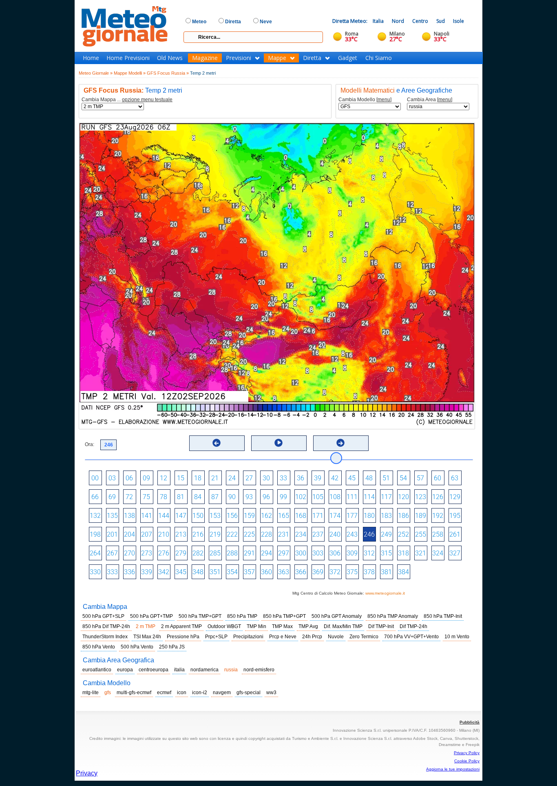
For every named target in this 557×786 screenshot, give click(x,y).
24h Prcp (312, 636)
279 (180, 553)
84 (197, 497)
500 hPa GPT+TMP (151, 616)
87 (215, 497)
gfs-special (249, 692)
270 (129, 553)
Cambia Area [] (429, 99)
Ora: (89, 444)
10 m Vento (456, 636)
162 (266, 516)
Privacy (86, 773)
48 (369, 478)
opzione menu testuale (147, 99)
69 (112, 497)
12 (163, 478)
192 (437, 516)
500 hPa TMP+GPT (200, 616)
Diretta (312, 58)
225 (249, 534)
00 (95, 478)
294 (266, 553)
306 (334, 553)
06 (129, 478)
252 (403, 534)
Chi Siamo (378, 58)
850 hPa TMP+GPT (284, 616)
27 (249, 478)
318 (403, 553)
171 (317, 516)
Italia (378, 21)
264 (95, 553)
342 (163, 572)
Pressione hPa (183, 636)
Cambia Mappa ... (127, 99)
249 (386, 534)
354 (232, 572)
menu (384, 99)
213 (180, 534)
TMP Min (256, 626)
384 (403, 572)
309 (352, 553)
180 (369, 516)
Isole (458, 21)
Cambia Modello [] (364, 99)
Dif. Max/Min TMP (343, 626)
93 (249, 497)
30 (266, 478)
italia (179, 670)
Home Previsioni (128, 58)
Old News (170, 58)
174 (334, 516)
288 (232, 553)
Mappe (277, 58)
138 (129, 516)
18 (197, 478)
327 (454, 553)
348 (197, 572)
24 (232, 478)
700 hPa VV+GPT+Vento (411, 636)
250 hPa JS (172, 647)
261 (454, 534)
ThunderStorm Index (105, 636)
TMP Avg (308, 626)
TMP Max (282, 626)
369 (317, 572)
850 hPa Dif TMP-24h (106, 626)
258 (437, 534)
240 (334, 534)
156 (232, 516)
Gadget (347, 58)
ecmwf (164, 692)
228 (266, 534)
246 (369, 534)
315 (386, 553)
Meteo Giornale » (96, 73)
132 (95, 516)
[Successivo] (340, 443)
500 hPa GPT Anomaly (337, 616)
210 (163, 534)
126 (437, 497)
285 (215, 553)
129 (454, 497)
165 (283, 516)
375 (352, 572)
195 (454, 516)
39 (317, 478)
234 (300, 534)
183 (386, 516)
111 (352, 497)
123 (420, 497)
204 (129, 534)
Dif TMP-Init (381, 626)
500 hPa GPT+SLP (103, 616)
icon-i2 (199, 692)
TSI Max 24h (147, 636)
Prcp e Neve (282, 636)
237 (317, 534)
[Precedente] (216, 443)
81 (180, 497)
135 (112, 516)
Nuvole (336, 636)
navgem (222, 692)
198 (95, 534)
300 (300, 553)
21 (215, 478)
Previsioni (238, 58)
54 (403, 478)
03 (112, 478)
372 (334, 572)
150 (197, 516)
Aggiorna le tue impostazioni (453, 769)
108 (334, 497)
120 (403, 497)
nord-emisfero (258, 670)
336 (129, 572)
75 (146, 497)
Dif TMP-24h (413, 626)
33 (283, 478)
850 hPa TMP (242, 616)
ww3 (271, 692)
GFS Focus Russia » (168, 73)
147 (180, 516)
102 (300, 497)
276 (163, 553)
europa (125, 670)
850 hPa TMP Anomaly (392, 616)
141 (146, 516)
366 (300, 572)
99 (283, 497)
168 (300, 516)
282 (197, 553)
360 (266, 572)
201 (112, 534)
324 (437, 553)
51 (386, 478)
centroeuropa (153, 670)
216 (197, 534)
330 (95, 572)
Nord (398, 21)
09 (146, 478)
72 (129, 497)
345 (180, 572)
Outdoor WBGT (224, 626)
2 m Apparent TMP (181, 626)
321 (420, 553)
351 (215, 572)
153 (215, 516)
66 (95, 497)
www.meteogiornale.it (385, 593)
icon (181, 692)
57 (420, 478)
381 (386, 572)
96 (266, 497)
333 (112, 572)
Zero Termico (363, 636)
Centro (420, 21)
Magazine (205, 58)
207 (146, 534)
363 (283, 572)
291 (249, 553)
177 (352, 516)
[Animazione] (278, 443)
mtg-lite (90, 692)
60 (437, 478)
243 (352, 534)
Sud (440, 21)
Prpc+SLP (216, 636)
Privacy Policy (467, 752)
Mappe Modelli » (130, 73)
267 (112, 553)
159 (249, 516)
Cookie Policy (467, 761)
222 (232, 534)
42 (334, 478)
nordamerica (204, 670)
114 (369, 497)
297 (283, 553)
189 (420, 516)
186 (403, 516)
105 (317, 497)
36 (300, 478)
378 (369, 572)
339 (146, 572)
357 (249, 572)
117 (386, 497)
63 (454, 478)
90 (232, 497)
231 (283, 534)
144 (163, 516)
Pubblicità (470, 722)
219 (215, 534)
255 (420, 534)
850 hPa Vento (98, 647)
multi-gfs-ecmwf (134, 692)
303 (317, 553)
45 (352, 478)
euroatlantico (96, 670)
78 (163, 497)
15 (180, 478)
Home (91, 58)
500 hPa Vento (137, 647)
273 (146, 553)
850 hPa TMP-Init (443, 616)
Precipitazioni (248, 636)
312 (369, 553)
